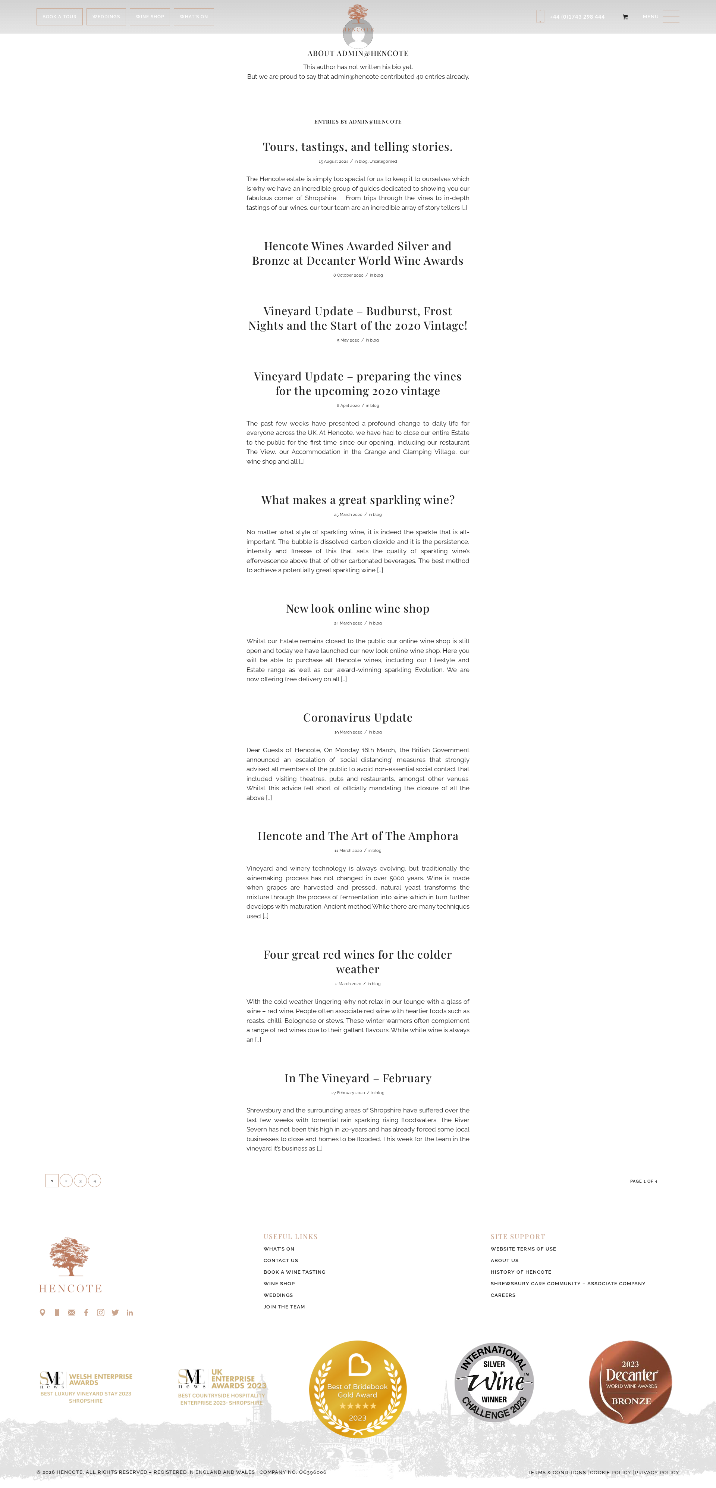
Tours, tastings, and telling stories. (358, 146)
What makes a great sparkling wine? (358, 499)
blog (363, 161)
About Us (505, 1260)
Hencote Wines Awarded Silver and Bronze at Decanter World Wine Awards (358, 253)
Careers (503, 1295)
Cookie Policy (610, 1472)
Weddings (278, 1295)
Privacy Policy (657, 1472)
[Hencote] (358, 17)
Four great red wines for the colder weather (358, 961)
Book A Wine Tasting (295, 1272)
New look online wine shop (358, 608)
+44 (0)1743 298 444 (577, 16)
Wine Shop (279, 1283)
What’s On (279, 1249)
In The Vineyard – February (358, 1077)
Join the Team (284, 1307)
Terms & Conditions (557, 1472)
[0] (625, 17)
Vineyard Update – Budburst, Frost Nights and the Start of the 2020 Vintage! (358, 318)
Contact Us (281, 1260)
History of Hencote (521, 1272)
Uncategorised (383, 161)
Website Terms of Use (523, 1249)
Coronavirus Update (358, 717)
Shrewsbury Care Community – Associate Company (568, 1283)
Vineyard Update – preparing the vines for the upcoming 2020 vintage (358, 383)
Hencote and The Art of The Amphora (358, 835)
